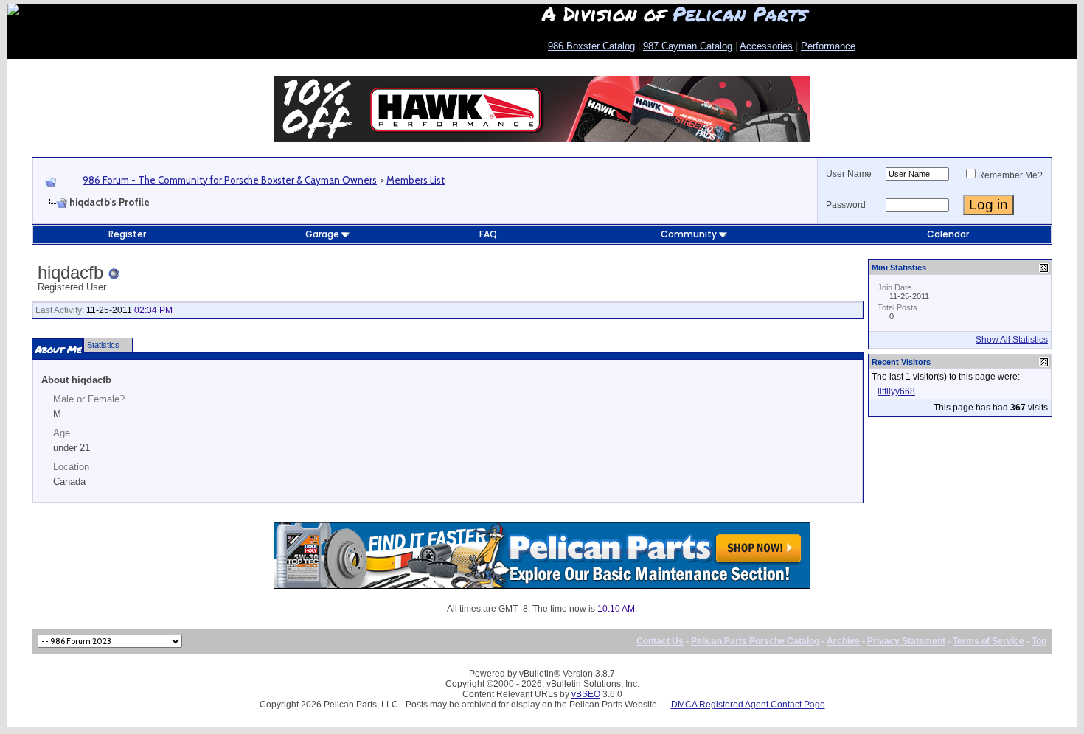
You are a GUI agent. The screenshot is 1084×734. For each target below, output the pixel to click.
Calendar (948, 234)
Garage (322, 234)
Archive (843, 641)
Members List (415, 180)
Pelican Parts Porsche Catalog (755, 641)
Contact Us (660, 641)
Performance (828, 46)
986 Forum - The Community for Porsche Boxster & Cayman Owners (230, 180)
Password (846, 205)
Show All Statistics (1012, 340)
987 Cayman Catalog (687, 46)
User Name (849, 174)
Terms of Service (988, 641)
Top (1039, 641)
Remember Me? (1010, 175)
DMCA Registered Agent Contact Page (748, 704)
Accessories (766, 46)
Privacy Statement (906, 641)
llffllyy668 (896, 391)
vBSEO (585, 694)
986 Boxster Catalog (591, 46)
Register (127, 234)
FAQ (488, 234)
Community (689, 234)
